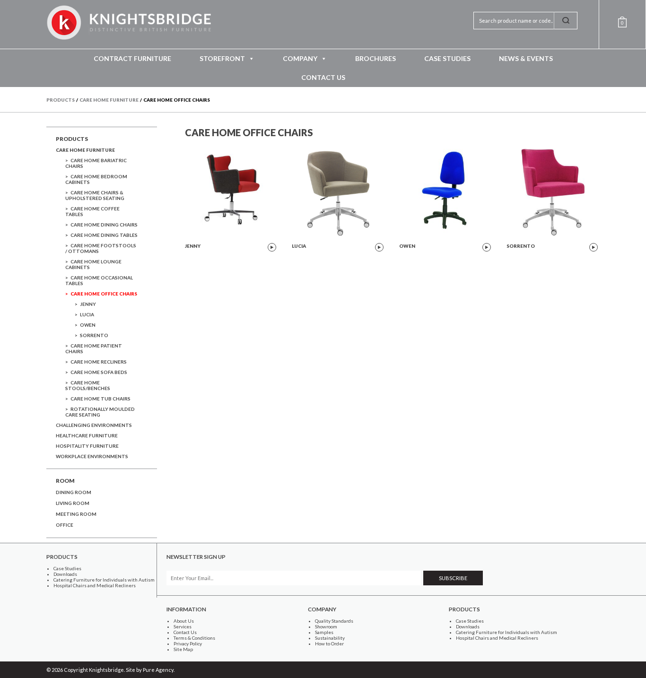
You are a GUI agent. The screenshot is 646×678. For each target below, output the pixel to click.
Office (64, 525)
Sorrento (94, 335)
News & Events (526, 58)
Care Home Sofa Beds (98, 372)
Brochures (375, 58)
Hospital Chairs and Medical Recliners (94, 585)
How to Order (329, 643)
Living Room (72, 503)
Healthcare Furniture (87, 435)
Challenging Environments (94, 425)
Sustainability (330, 638)
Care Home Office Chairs (103, 293)
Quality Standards (334, 621)
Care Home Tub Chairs (100, 398)
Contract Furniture (132, 58)
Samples (324, 632)
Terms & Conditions (194, 638)
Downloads (65, 574)
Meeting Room (76, 514)
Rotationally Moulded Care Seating (100, 411)
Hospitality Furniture (87, 446)
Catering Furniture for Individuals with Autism (104, 579)
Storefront (222, 58)
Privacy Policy (188, 643)
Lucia (87, 314)
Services (183, 626)
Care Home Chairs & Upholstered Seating (94, 195)
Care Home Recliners (98, 362)
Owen (88, 325)
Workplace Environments (92, 456)
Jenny (88, 304)
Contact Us (323, 77)
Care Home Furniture (85, 150)
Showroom (326, 626)
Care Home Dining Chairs (104, 224)
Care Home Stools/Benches (87, 385)
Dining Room (73, 492)
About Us (184, 621)
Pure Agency (158, 670)
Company (300, 58)
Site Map (183, 649)
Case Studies (447, 58)
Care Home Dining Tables (104, 235)
